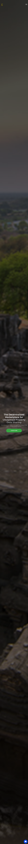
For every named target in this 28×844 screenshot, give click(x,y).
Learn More (14, 430)
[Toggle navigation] (26, 4)
